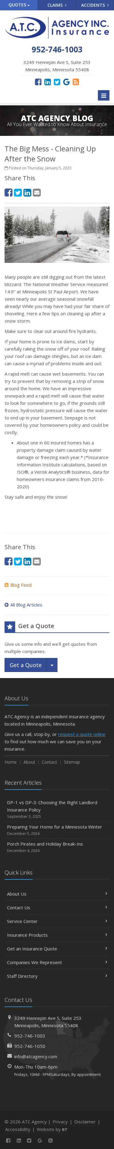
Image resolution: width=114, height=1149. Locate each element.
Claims (55, 5)
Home (11, 762)
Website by (52, 1129)
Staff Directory (22, 976)
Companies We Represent (34, 962)
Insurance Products (27, 935)
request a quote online (81, 734)
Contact (49, 762)
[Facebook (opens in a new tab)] (38, 81)
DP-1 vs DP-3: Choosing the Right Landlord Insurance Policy (52, 809)
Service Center (22, 921)
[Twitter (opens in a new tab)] (57, 81)
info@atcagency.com (35, 1056)
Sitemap (72, 762)
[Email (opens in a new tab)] (37, 192)
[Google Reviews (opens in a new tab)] (66, 81)
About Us (16, 894)
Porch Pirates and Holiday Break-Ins (45, 847)
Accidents (93, 5)
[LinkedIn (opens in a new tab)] (47, 81)
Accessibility (17, 1129)
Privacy (60, 1122)
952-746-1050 (29, 1046)
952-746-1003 (29, 1036)
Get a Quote (26, 665)
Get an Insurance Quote (32, 949)
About (29, 762)
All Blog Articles (26, 605)
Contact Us (18, 907)
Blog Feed (21, 585)
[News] (76, 81)
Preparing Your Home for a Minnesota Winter (54, 830)
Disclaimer (85, 1122)
